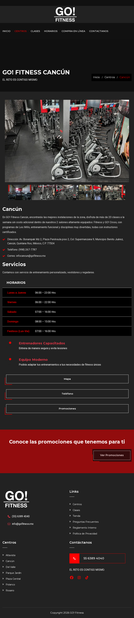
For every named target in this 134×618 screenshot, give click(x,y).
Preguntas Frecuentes (86, 521)
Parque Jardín (13, 572)
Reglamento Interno (84, 527)
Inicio (6, 31)
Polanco (10, 584)
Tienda (76, 515)
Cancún (10, 561)
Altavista (10, 555)
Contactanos (98, 31)
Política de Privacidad (85, 533)
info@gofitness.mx (23, 523)
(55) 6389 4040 (21, 516)
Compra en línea (73, 31)
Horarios (51, 31)
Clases (35, 31)
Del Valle (11, 567)
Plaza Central (13, 578)
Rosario (10, 590)
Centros (21, 31)
